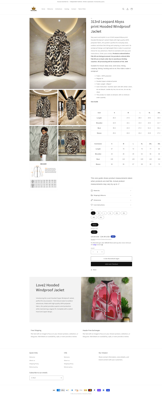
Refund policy (33, 367)
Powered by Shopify (87, 393)
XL (110, 213)
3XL (124, 213)
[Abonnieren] (61, 378)
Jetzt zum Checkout (111, 264)
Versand (93, 239)
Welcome (32, 357)
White (94, 225)
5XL (101, 217)
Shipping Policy (34, 364)
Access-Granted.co (78, 393)
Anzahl (92, 248)
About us (32, 360)
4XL (94, 217)
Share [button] (94, 270)
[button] (123, 9)
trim (94, 232)
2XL (117, 213)
